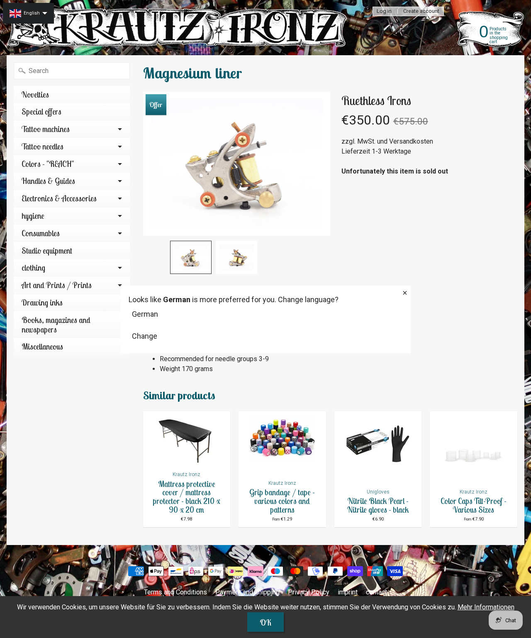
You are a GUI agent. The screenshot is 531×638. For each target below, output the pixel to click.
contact (376, 592)
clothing (33, 268)
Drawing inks (42, 303)
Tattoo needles (42, 147)
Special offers (41, 112)
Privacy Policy (308, 592)
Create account (421, 11)
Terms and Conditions (175, 592)
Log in (384, 11)
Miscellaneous (42, 347)
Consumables (41, 233)
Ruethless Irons (376, 100)
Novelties (35, 95)
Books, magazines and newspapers (56, 325)
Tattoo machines (46, 129)
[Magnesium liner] (191, 257)
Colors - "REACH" (48, 164)
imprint (348, 592)
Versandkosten (411, 141)
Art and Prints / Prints (57, 285)
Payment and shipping (247, 592)
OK (265, 622)
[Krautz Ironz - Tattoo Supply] (179, 28)
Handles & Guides (48, 181)
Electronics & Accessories (59, 198)
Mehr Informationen (486, 607)
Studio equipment (47, 251)
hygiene (33, 216)
